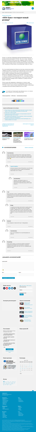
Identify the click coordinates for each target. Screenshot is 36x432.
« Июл (21, 373)
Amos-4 (8, 384)
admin (6, 22)
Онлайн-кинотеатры (5, 400)
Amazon (10, 384)
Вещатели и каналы (5, 398)
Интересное (4, 411)
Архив (10, 352)
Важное (19, 406)
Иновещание (4, 404)
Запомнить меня (23, 292)
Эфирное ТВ (4, 403)
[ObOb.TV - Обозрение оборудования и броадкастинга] (8, 8)
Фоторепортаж (5, 415)
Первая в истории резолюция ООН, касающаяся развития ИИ (28, 303)
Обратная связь (20, 415)
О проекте (19, 412)
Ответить (31, 161)
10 (20, 366)
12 (24, 366)
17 (20, 368)
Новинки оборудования (6, 15)
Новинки (4, 407)
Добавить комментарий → (29, 147)
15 (29, 366)
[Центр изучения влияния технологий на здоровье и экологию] (18, 5)
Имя (3, 272)
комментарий (4, 261)
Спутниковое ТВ (5, 401)
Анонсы (4, 412)
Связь (19, 397)
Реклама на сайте (20, 414)
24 (20, 370)
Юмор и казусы (5, 417)
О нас (19, 411)
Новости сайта (20, 413)
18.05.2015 (11, 22)
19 (24, 368)
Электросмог (4, 416)
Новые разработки (6, 95)
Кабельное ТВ (5, 402)
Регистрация (24, 285)
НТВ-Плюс (13, 95)
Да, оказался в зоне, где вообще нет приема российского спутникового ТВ (9, 344)
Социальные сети (20, 401)
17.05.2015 (9, 161)
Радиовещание (20, 400)
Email (20, 272)
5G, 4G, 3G (19, 399)
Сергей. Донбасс (14, 166)
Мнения (4, 413)
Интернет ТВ (4, 399)
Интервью (4, 414)
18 (22, 368)
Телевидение (4, 397)
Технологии (20, 407)
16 (31, 366)
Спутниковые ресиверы (22, 95)
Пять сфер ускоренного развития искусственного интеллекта (28, 316)
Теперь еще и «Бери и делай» (10, 112)
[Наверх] (33, 391)
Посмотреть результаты (10, 351)
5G (5, 384)
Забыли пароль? (29, 285)
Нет (4, 347)
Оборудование (4, 406)
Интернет (19, 398)
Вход (20, 285)
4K (4, 381)
